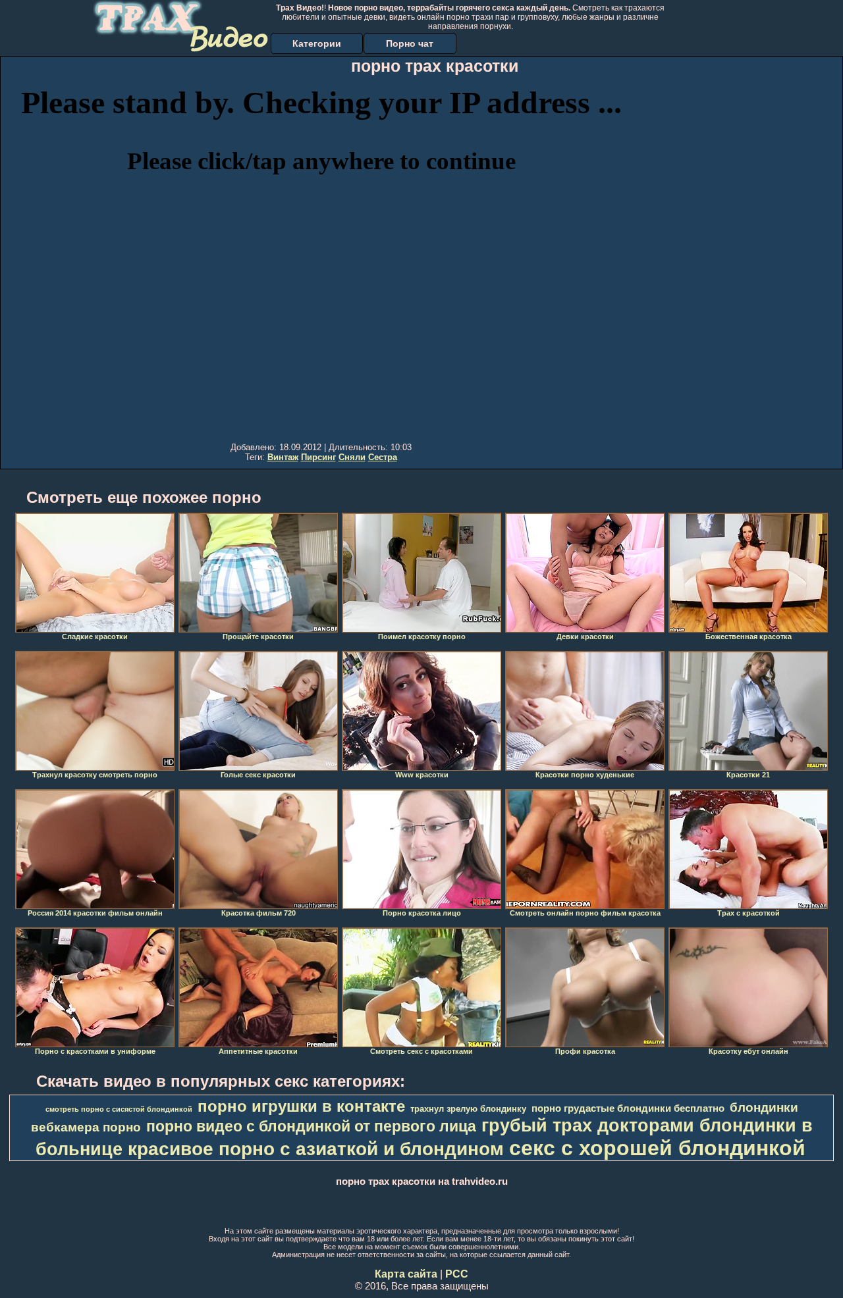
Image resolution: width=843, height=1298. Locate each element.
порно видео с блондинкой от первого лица (311, 1126)
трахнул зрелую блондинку (468, 1109)
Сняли (352, 457)
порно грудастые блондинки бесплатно (627, 1108)
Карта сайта (406, 1274)
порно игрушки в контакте (301, 1106)
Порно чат (409, 43)
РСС (456, 1274)
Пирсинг (318, 457)
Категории (316, 43)
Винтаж (282, 457)
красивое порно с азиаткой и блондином (316, 1149)
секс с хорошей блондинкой (657, 1148)
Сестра (382, 457)
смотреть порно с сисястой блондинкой (118, 1109)
